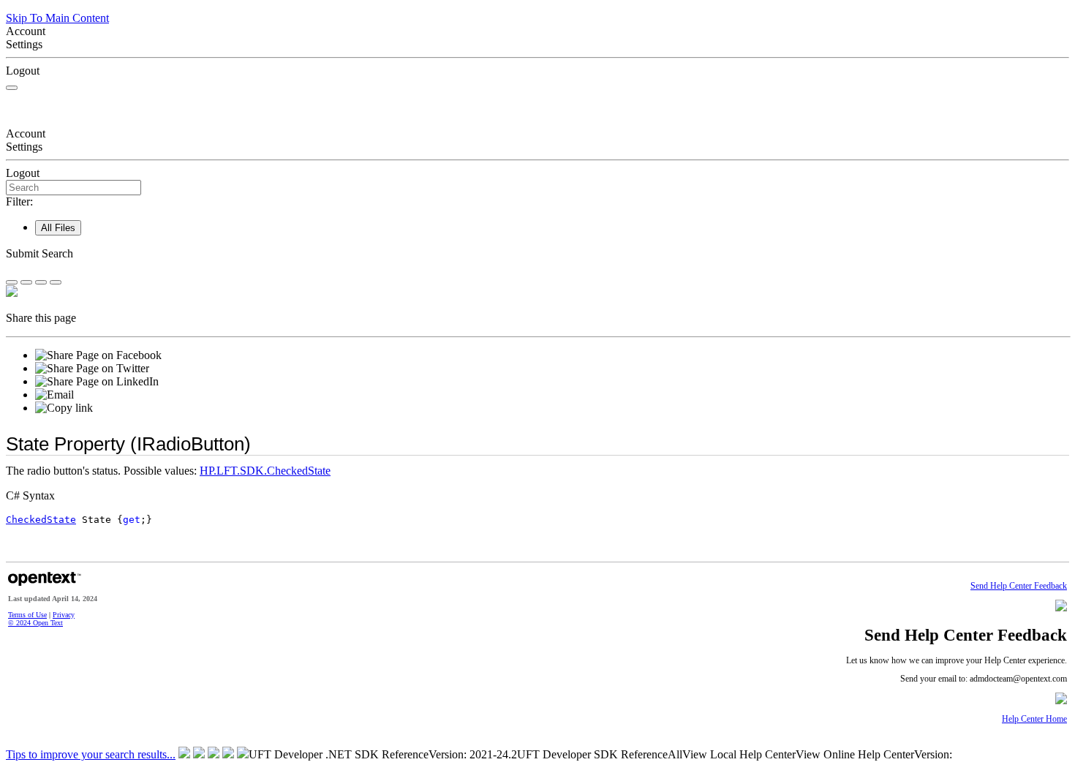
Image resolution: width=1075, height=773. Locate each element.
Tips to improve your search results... (91, 754)
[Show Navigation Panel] (12, 88)
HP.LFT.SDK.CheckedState (265, 470)
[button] (537, 253)
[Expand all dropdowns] (26, 282)
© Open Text (35, 623)
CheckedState (41, 519)
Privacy (64, 615)
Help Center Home (1034, 719)
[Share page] (12, 282)
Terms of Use (27, 615)
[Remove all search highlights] (41, 282)
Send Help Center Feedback (1018, 586)
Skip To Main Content (57, 18)
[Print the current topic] (55, 282)
